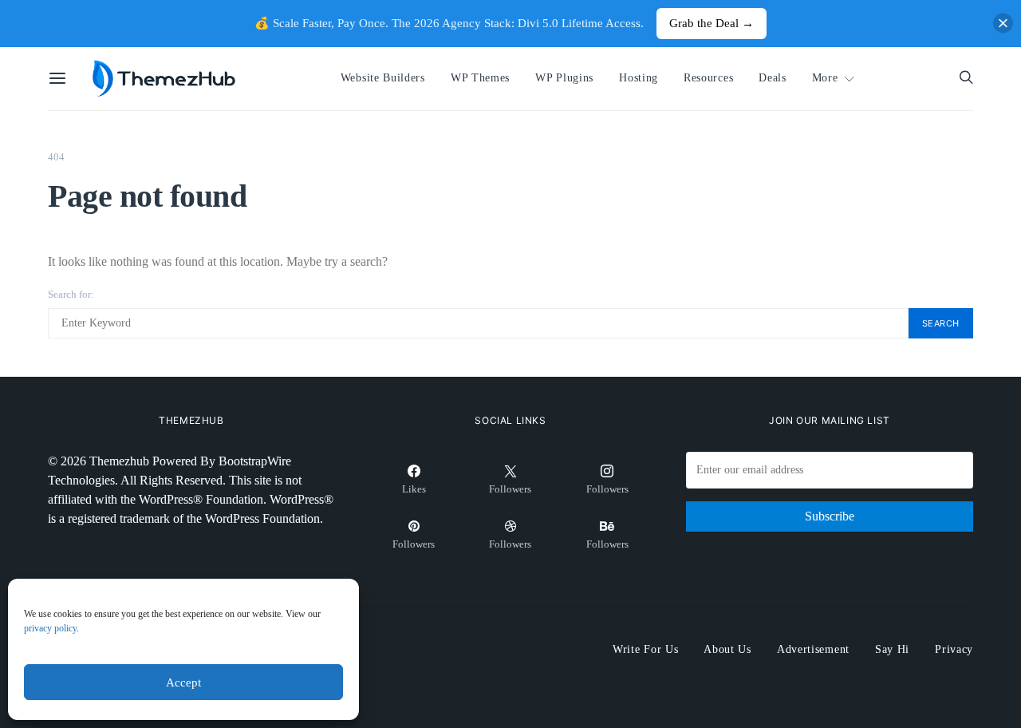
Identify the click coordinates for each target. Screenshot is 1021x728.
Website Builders (383, 78)
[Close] (1003, 24)
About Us (727, 649)
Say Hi (892, 649)
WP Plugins (564, 78)
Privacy (954, 649)
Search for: (71, 294)
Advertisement (813, 649)
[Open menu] (57, 79)
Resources (708, 78)
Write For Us (645, 649)
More (825, 78)
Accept (183, 682)
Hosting (638, 78)
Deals (772, 78)
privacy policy (50, 628)
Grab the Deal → (711, 23)
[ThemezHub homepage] (164, 79)
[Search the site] (966, 78)
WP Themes (480, 78)
